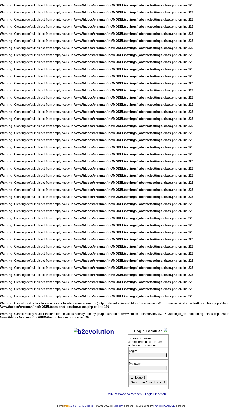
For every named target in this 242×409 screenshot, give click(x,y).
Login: (133, 351)
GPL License (86, 406)
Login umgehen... (157, 394)
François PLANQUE (164, 406)
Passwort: (136, 363)
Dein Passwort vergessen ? (125, 394)
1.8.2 (66, 406)
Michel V (118, 406)
